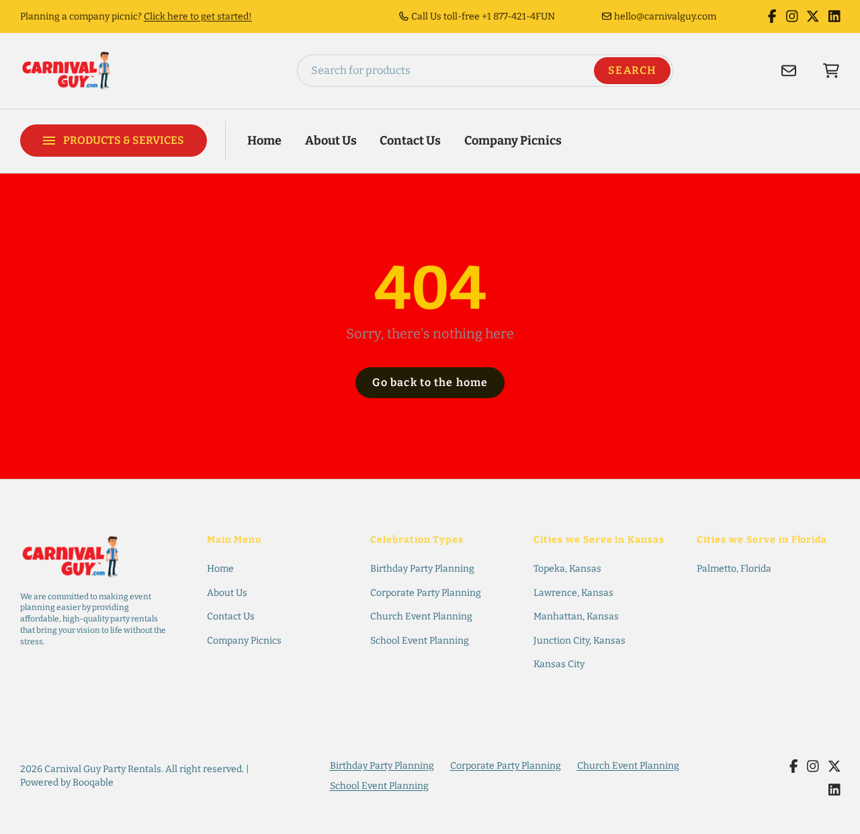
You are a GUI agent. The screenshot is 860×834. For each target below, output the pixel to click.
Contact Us (410, 141)
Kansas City (559, 664)
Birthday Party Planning (422, 568)
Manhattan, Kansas (576, 616)
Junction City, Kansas (579, 640)
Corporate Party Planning (425, 593)
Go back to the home (430, 382)
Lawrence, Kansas (573, 593)
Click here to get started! (198, 16)
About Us (331, 141)
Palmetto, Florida (734, 568)
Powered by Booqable (67, 782)
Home (264, 141)
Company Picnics (513, 141)
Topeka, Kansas (567, 568)
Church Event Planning (421, 616)
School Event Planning (419, 640)
